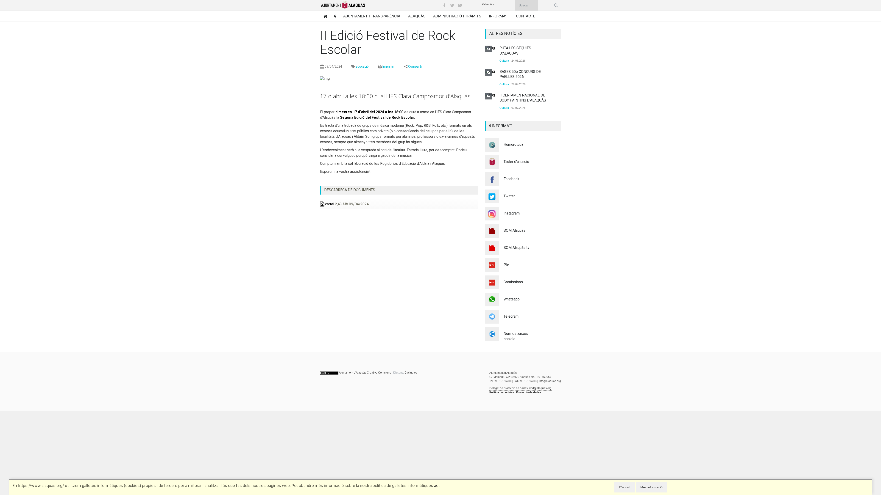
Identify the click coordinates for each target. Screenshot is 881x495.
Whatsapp (512, 304)
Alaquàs (416, 16)
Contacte (525, 16)
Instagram (512, 218)
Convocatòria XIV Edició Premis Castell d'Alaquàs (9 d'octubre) (521, 100)
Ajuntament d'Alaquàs (352, 377)
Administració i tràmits (457, 16)
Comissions (513, 287)
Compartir (415, 66)
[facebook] (444, 5)
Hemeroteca (513, 149)
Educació (362, 66)
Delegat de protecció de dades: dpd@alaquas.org (520, 393)
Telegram (511, 321)
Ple (506, 270)
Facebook (511, 184)
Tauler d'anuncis (516, 167)
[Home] (323, 16)
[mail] (460, 5)
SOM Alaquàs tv (516, 252)
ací (436, 485)
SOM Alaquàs (514, 235)
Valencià (487, 4)
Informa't (498, 16)
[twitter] (452, 5)
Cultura (504, 60)
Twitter (509, 201)
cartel (329, 204)
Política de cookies (501, 397)
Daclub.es (410, 377)
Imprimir (388, 66)
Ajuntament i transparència (371, 16)
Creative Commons (379, 377)
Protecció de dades (528, 397)
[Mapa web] (333, 16)
